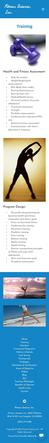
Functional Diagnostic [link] (24, 349)
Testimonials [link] (24, 359)
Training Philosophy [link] (24, 381)
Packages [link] (24, 362)
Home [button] (24, 339)
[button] (43, 9)
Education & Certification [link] (24, 365)
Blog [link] (24, 375)
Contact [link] (24, 391)
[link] (18, 13)
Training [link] (25, 342)
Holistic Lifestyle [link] (24, 352)
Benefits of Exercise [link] (24, 385)
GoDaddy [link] (23, 436)
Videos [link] (24, 372)
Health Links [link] (24, 388)
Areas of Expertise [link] (24, 368)
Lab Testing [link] (24, 355)
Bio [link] (24, 378)
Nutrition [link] (24, 346)
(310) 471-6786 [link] (24, 422)
